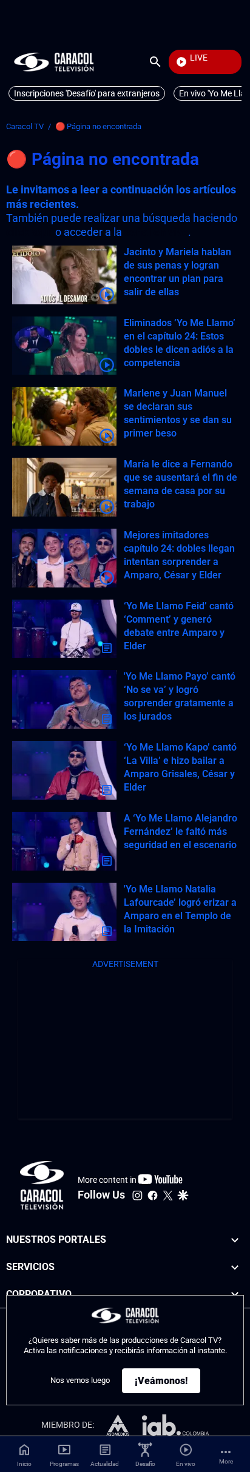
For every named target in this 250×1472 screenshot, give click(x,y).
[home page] (54, 61)
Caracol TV (25, 126)
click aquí (29, 232)
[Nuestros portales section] (235, 1240)
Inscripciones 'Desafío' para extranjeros (87, 93)
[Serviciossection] (235, 1267)
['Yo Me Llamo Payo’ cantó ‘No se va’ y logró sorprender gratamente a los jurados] (64, 699)
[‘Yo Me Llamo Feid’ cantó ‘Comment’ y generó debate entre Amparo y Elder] (64, 629)
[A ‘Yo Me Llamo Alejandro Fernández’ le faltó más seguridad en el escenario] (64, 841)
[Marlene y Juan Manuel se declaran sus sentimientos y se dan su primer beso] (64, 416)
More (226, 1461)
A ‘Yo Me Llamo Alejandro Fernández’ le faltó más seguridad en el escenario (180, 831)
